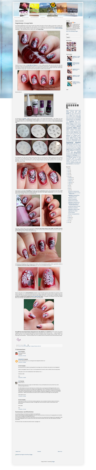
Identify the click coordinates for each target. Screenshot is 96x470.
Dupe (74, 119)
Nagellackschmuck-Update (73, 200)
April (69, 189)
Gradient (79, 127)
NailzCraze (70, 144)
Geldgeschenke (73, 126)
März (69, 215)
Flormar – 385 (26, 118)
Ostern (75, 147)
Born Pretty (76, 114)
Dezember (70, 177)
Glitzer (75, 127)
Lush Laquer (78, 134)
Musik (76, 141)
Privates (70, 149)
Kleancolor (76, 132)
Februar (69, 217)
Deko (73, 118)
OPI (71, 147)
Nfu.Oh (79, 144)
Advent (67, 111)
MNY (25, 346)
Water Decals (73, 162)
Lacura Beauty (77, 133)
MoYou (79, 140)
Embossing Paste (76, 120)
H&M (72, 128)
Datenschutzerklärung (58, 17)
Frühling (72, 125)
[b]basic (67, 110)
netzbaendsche (21, 359)
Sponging (32, 346)
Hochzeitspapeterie (35, 17)
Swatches (74, 157)
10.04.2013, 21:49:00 (22, 377)
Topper (79, 158)
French (70, 125)
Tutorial (67, 160)
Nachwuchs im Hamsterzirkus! (73, 191)
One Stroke (68, 147)
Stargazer (72, 156)
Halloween (75, 128)
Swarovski (39, 346)
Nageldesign (28, 346)
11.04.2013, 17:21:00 (22, 409)
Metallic (71, 137)
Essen (67, 121)
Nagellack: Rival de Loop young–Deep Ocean (76, 63)
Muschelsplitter (72, 141)
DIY (80, 118)
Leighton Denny (69, 134)
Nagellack (78, 142)
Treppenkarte (73, 159)
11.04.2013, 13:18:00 (22, 396)
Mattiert (75, 135)
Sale (75, 150)
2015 (68, 173)
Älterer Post (60, 451)
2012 (68, 220)
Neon (74, 144)
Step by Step (75, 156)
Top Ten (76, 158)
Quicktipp (74, 149)
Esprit (80, 120)
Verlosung (79, 160)
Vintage (72, 161)
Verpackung (68, 161)
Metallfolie (67, 137)
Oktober (70, 180)
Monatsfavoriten (69, 140)
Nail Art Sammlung (58, 28)
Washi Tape (79, 161)
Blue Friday (72, 114)
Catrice (70, 115)
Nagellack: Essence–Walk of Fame (76, 70)
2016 (68, 171)
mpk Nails (68, 141)
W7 (75, 161)
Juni (69, 186)
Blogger (53, 461)
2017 (68, 170)
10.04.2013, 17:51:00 (22, 355)
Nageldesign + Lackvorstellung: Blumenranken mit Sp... (73, 196)
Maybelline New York (77, 136)
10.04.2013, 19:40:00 (22, 362)
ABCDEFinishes (71, 110)
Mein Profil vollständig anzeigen (72, 31)
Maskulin (72, 135)
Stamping (35, 346)
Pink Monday (76, 148)
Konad (80, 132)
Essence (19, 346)
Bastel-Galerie (17, 17)
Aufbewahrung (68, 112)
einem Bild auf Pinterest (32, 65)
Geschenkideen (69, 127)
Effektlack (72, 120)
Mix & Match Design (36, 296)
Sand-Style (68, 151)
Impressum (49, 17)
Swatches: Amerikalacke (72, 199)
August (69, 183)
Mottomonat (74, 140)
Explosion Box (68, 122)
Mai (69, 188)
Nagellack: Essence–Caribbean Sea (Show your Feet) (76, 82)
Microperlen (76, 137)
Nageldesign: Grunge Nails (73, 207)
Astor (80, 111)
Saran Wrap (73, 151)
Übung (71, 160)
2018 (68, 168)
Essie (76, 121)
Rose (74, 150)
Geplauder (78, 126)
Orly (73, 147)
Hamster (79, 128)
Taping (80, 157)
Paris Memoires (68, 148)
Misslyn (67, 138)
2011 (68, 222)
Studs (67, 157)
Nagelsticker (76, 143)
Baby (73, 112)
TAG (77, 157)
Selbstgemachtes (77, 152)
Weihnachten (78, 162)
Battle (70, 113)
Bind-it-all (67, 114)
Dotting (67, 119)
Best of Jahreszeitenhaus (76, 113)
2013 (68, 176)
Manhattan (68, 135)
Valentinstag (75, 160)
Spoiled (71, 155)
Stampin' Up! (79, 155)
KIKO (72, 132)
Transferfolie (68, 159)
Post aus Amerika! (71, 212)
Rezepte (77, 149)
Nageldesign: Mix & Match (72, 210)
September (70, 182)
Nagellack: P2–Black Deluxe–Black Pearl (76, 76)
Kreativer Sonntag (69, 133)
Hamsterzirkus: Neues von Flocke (74, 206)
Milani (79, 137)
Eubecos (79, 121)
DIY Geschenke (25, 17)
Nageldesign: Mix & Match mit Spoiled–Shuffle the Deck (73, 204)
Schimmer (79, 151)
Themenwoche (68, 158)
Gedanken (68, 126)
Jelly (70, 132)
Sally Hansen (78, 150)
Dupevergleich (78, 119)
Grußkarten (42, 17)
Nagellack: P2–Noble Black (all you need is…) (76, 57)
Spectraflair (68, 155)
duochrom (71, 119)
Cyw (19, 381)
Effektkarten (68, 120)
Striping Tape (79, 156)
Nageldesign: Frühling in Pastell (73, 209)
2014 (68, 174)
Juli (69, 185)
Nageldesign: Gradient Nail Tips (73, 202)
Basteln (67, 113)
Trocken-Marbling (78, 159)
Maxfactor (79, 135)
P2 (80, 147)
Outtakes (78, 147)
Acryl (80, 110)
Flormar (22, 346)
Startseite (39, 451)
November (70, 179)
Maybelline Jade (69, 136)
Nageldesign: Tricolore (72, 197)
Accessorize (77, 110)
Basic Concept (78, 112)
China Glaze (78, 115)
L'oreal (73, 133)
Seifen (72, 152)
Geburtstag (79, 125)
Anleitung (72, 111)
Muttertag (79, 141)
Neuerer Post (18, 451)
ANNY (76, 111)
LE (80, 133)
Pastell (73, 148)
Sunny (19, 351)
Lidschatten (74, 134)
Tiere (73, 158)
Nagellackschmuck (69, 143)
